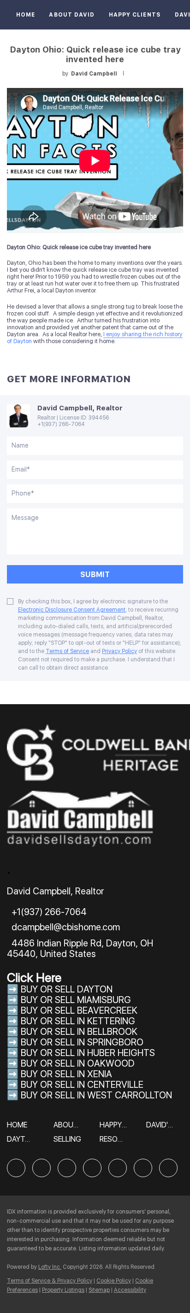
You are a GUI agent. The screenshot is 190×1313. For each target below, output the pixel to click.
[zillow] (67, 1168)
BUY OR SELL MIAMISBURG (76, 999)
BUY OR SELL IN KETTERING (78, 1021)
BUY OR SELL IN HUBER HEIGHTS (88, 1052)
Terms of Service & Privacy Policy (49, 1281)
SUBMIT (95, 574)
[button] (19, 1128)
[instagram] (117, 1168)
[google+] (168, 1168)
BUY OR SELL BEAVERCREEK (80, 1010)
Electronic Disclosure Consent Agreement (71, 610)
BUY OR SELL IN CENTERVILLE (82, 1084)
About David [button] (72, 15)
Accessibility (130, 1290)
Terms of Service (67, 651)
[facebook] (16, 1168)
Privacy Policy (119, 651)
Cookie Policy (113, 1281)
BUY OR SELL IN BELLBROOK (79, 1031)
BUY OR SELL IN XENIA (66, 1074)
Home (25, 15)
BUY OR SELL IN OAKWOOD (78, 1063)
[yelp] (92, 1168)
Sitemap (99, 1290)
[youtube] (143, 1168)
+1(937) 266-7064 (61, 424)
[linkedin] (41, 1168)
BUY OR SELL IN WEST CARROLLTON (96, 1095)
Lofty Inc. (49, 1267)
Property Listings (63, 1290)
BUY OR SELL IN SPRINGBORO (82, 1042)
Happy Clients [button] (135, 15)
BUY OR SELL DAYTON (67, 989)
